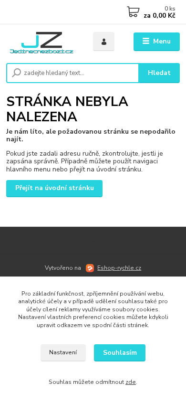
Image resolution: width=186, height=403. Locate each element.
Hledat (159, 72)
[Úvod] (42, 42)
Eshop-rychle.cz (119, 268)
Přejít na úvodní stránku (54, 187)
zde (130, 382)
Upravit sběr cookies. (93, 240)
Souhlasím (120, 352)
